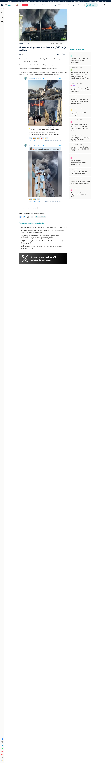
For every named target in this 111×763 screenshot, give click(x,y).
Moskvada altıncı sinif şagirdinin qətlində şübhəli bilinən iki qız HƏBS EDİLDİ (44, 227)
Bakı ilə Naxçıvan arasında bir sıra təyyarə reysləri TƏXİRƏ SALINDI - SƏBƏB (79, 101)
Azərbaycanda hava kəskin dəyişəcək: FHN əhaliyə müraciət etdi (34, 1)
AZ (2, 4)
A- (58, 54)
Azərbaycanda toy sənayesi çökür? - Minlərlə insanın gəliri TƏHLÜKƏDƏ (80, 90)
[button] (84, 5)
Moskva (22, 208)
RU (2, 8)
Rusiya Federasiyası (32, 208)
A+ (63, 54)
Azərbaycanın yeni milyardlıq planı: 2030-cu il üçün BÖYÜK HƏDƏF (80, 149)
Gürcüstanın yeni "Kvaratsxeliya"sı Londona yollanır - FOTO (78, 162)
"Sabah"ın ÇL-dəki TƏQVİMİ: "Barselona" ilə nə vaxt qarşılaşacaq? (79, 60)
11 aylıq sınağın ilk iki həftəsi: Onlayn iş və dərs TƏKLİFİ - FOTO (79, 195)
